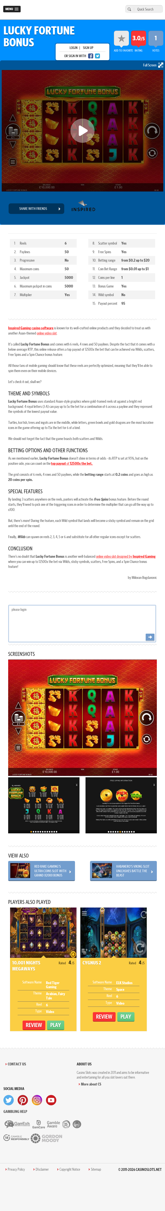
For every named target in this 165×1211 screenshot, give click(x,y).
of (72, 463)
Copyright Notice (70, 1169)
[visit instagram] (37, 1100)
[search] (128, 9)
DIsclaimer (42, 1169)
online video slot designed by (126, 556)
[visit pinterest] (23, 1100)
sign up (88, 48)
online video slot (47, 333)
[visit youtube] (51, 1100)
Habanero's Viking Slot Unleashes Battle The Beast (133, 870)
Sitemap (96, 1169)
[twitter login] (97, 56)
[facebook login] (90, 56)
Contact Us (17, 1064)
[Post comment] (150, 637)
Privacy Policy (16, 1169)
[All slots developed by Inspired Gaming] (83, 209)
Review (34, 1025)
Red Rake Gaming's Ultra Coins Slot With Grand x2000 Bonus (50, 870)
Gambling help (15, 1111)
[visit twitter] (8, 1100)
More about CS (91, 1084)
